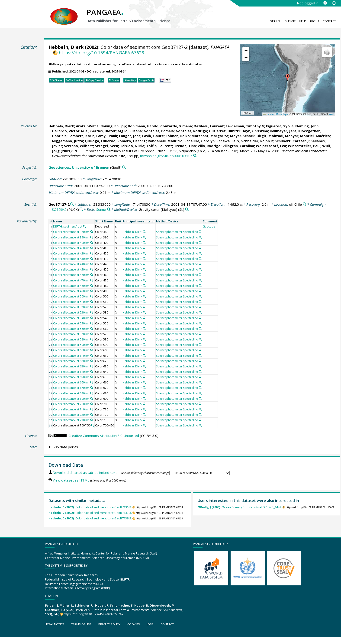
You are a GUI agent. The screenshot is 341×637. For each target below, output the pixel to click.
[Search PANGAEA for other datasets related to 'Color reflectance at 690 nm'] (91, 398)
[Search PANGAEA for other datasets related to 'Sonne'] (108, 209)
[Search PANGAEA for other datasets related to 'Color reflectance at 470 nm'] (91, 280)
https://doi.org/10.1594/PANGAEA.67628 (101, 53)
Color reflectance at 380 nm (71, 232)
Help (302, 21)
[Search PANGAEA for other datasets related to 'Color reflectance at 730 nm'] (91, 420)
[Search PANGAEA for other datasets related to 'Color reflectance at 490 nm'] (91, 291)
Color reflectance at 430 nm (71, 259)
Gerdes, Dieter (103, 131)
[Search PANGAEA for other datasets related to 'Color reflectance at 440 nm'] (91, 264)
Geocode (209, 226)
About (314, 21)
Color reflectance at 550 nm (71, 323)
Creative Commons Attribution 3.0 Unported (103, 435)
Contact (329, 21)
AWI (331, 114)
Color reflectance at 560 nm (71, 329)
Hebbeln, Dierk (66, 47)
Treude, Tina (185, 145)
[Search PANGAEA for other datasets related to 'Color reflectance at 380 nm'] (91, 231)
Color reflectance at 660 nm (71, 382)
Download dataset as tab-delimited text (85, 472)
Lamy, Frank (106, 135)
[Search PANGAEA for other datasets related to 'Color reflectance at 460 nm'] (91, 274)
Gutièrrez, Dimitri (224, 131)
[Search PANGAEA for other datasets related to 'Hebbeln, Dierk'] (144, 231)
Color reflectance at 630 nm (71, 366)
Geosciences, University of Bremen (78, 167)
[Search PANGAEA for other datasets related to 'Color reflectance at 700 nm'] (91, 404)
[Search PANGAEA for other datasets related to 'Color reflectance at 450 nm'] (91, 269)
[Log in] (333, 3)
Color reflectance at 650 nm (71, 377)
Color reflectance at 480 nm (71, 286)
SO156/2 (59, 209)
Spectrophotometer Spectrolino (177, 232)
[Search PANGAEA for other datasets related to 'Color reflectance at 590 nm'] (91, 344)
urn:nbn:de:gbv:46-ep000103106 (166, 155)
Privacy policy (109, 624)
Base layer (282, 114)
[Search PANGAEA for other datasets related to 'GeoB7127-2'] (72, 204)
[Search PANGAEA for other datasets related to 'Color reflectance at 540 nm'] (91, 318)
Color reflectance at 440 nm (71, 264)
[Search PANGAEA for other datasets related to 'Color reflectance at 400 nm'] (91, 242)
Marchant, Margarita (210, 135)
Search (275, 21)
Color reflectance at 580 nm (71, 339)
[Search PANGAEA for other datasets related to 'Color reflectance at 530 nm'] (91, 312)
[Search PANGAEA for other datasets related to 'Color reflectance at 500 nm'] (91, 296)
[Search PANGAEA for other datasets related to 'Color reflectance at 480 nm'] (91, 285)
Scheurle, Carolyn (199, 141)
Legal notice (54, 624)
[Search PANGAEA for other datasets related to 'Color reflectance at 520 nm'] (91, 307)
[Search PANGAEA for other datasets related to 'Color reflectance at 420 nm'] (91, 253)
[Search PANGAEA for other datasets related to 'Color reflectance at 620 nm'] (91, 361)
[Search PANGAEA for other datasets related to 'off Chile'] (304, 204)
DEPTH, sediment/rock (67, 226)
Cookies (133, 624)
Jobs (150, 624)
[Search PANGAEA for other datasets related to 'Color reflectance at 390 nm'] (91, 237)
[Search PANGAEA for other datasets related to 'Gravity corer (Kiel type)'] (187, 209)
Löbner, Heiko (178, 135)
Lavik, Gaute (153, 135)
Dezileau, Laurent (209, 126)
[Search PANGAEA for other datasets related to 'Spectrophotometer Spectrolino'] (200, 231)
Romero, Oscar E (131, 141)
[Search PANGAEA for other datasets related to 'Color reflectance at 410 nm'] (91, 248)
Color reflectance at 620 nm (71, 361)
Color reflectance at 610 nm (71, 356)
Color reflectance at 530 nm (71, 312)
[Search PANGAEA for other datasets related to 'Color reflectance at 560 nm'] (91, 328)
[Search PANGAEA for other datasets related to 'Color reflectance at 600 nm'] (91, 350)
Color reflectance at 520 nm (71, 307)
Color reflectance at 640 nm (71, 372)
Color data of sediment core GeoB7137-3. (90, 513)
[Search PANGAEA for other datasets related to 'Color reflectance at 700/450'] (92, 425)
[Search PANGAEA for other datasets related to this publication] (195, 156)
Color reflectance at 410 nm (71, 248)
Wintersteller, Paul (304, 145)
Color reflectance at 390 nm (71, 237)
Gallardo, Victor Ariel (70, 131)
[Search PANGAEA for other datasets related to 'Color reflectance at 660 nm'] (91, 382)
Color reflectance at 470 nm (71, 280)
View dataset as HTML (71, 480)
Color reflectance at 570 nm (71, 334)
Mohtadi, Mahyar (283, 135)
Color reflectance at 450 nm (71, 269)
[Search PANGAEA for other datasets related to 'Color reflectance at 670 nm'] (91, 387)
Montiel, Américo (315, 135)
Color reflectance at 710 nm (71, 409)
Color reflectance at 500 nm (71, 296)
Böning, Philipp (113, 126)
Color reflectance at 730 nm (71, 420)
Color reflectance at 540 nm (71, 318)
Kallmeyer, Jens (283, 131)
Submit (290, 21)
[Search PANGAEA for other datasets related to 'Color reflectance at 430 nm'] (91, 258)
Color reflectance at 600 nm (71, 350)
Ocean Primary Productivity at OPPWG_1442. (240, 507)
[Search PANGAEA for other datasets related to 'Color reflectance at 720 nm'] (91, 414)
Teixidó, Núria (132, 145)
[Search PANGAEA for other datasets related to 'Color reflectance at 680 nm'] (91, 393)
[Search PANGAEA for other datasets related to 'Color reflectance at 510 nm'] (91, 301)
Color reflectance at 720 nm (71, 415)
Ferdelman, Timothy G (245, 126)
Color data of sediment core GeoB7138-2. (90, 518)
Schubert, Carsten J (292, 141)
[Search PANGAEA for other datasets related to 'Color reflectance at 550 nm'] (91, 323)
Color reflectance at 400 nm (71, 243)
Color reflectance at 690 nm (71, 399)
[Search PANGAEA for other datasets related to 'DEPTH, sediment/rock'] (84, 226)
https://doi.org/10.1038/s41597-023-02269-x (93, 614)
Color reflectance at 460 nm (71, 275)
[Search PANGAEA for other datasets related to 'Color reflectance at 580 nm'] (91, 339)
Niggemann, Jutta (67, 141)
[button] (287, 77)
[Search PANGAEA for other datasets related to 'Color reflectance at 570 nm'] (91, 334)
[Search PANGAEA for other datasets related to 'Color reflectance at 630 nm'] (91, 366)
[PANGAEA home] (64, 12)
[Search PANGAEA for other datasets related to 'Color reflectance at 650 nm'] (91, 377)
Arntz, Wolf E (87, 126)
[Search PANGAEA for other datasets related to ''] (81, 209)
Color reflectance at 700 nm (71, 404)
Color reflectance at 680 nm (71, 393)
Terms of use (81, 624)
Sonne (101, 209)
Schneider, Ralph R (257, 141)
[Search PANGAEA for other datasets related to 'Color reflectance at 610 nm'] (91, 355)
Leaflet (270, 114)
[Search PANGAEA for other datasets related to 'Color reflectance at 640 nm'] (91, 371)
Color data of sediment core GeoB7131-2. (90, 507)
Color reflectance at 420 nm (71, 253)
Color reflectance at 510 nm (71, 302)
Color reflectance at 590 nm (71, 345)
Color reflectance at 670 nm (71, 388)
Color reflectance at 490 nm (71, 291)
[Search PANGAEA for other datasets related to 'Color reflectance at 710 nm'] (91, 409)
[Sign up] (325, 3)
